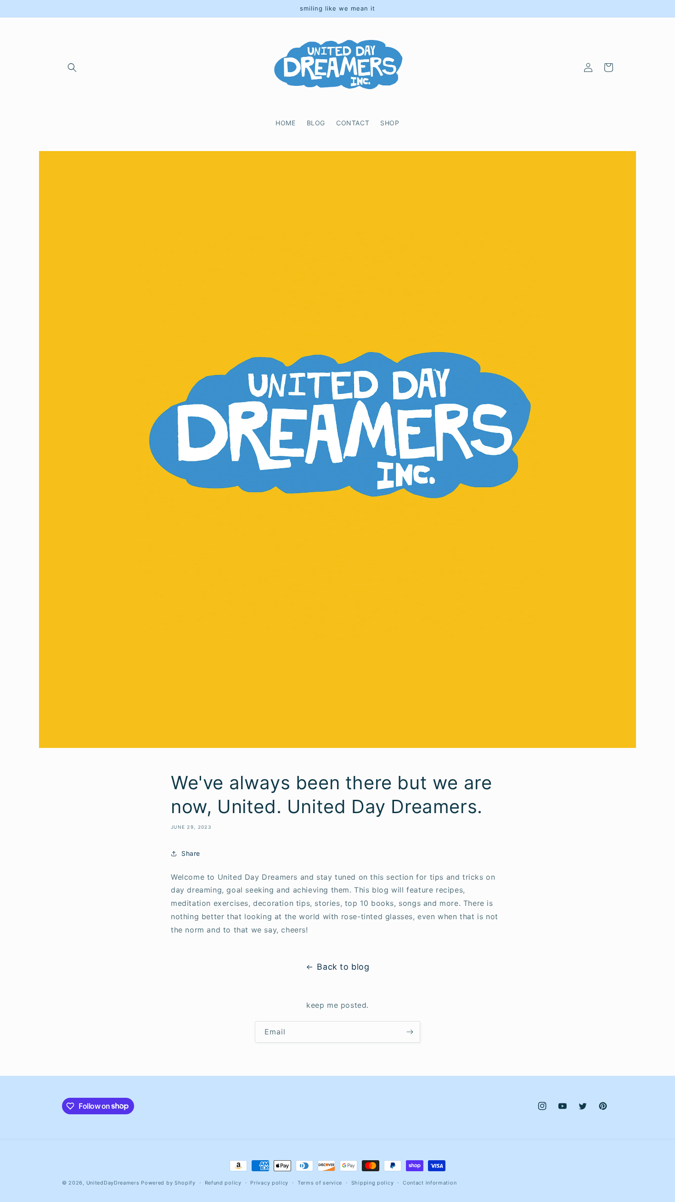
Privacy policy (269, 1182)
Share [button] (190, 853)
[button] (72, 67)
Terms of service (320, 1182)
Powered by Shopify (168, 1183)
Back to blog (343, 967)
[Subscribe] (409, 1032)
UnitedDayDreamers (113, 1183)
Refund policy (223, 1182)
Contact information (429, 1182)
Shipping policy (372, 1182)
